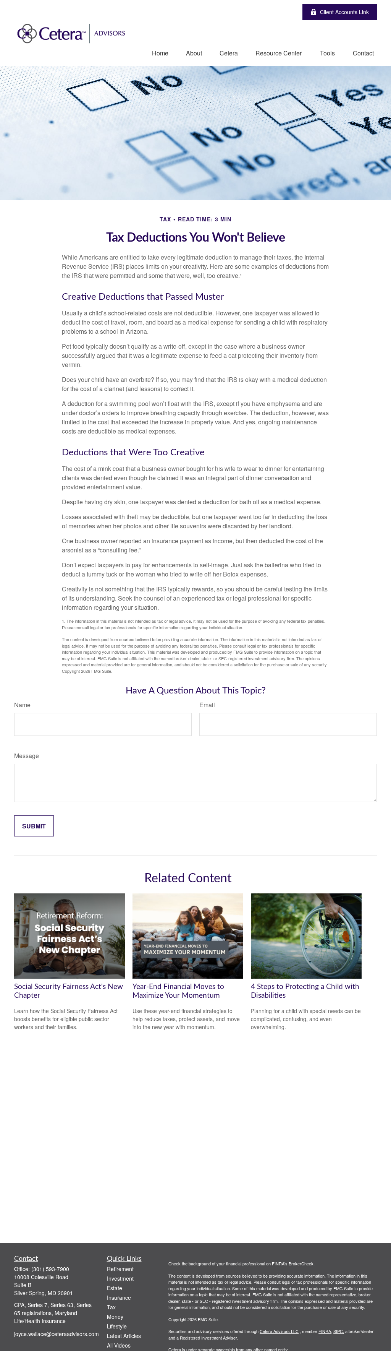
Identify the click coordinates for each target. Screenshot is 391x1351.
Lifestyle (117, 1326)
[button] (160, 52)
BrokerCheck (301, 1263)
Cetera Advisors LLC (279, 1331)
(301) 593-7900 (50, 1269)
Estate (114, 1288)
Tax (111, 1307)
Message (26, 755)
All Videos (119, 1345)
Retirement (120, 1269)
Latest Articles (124, 1336)
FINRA (324, 1331)
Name (22, 704)
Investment (120, 1278)
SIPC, (338, 1331)
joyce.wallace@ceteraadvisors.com (56, 1334)
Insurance (119, 1297)
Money (115, 1316)
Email (207, 704)
